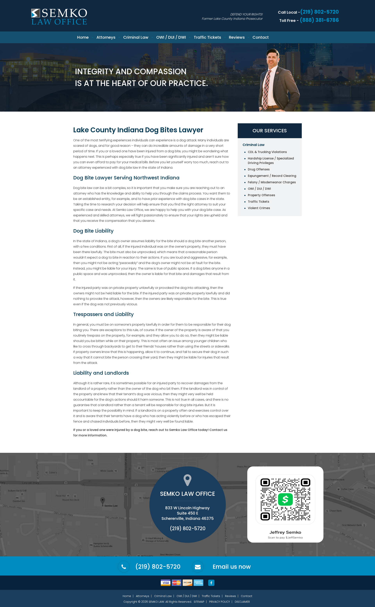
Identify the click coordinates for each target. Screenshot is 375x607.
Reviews (237, 37)
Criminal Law (135, 37)
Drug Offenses (259, 169)
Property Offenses (261, 195)
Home (83, 37)
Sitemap (199, 602)
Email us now (232, 567)
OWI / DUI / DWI (171, 37)
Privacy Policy (219, 602)
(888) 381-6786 (319, 20)
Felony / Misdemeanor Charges (272, 182)
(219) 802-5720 (319, 11)
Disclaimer (242, 602)
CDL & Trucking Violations (267, 152)
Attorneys (105, 37)
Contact (261, 37)
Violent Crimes (259, 208)
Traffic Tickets (207, 37)
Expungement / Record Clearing (272, 176)
